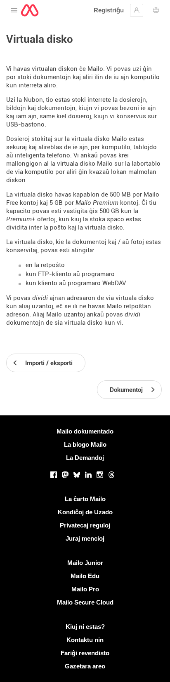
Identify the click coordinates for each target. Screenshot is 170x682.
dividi (40, 298)
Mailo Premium (97, 202)
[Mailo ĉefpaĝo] (30, 10)
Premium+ (20, 219)
